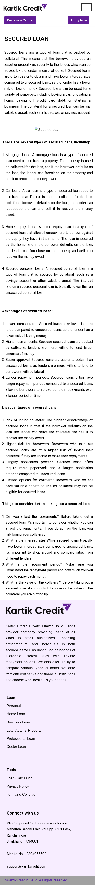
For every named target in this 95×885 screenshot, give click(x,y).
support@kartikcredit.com (26, 866)
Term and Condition (22, 794)
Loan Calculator (19, 778)
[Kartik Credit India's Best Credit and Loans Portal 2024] (25, 7)
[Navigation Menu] (86, 7)
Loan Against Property (24, 730)
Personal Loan (18, 706)
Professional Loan (21, 738)
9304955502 (36, 854)
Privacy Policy (18, 786)
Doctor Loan (16, 747)
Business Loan (18, 722)
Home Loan (16, 714)
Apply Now (78, 20)
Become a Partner (20, 20)
